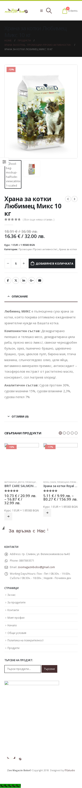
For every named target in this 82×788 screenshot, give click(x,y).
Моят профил (15, 617)
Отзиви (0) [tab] (20, 416)
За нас (11, 594)
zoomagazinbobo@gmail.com (36, 567)
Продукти (13, 648)
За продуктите (16, 602)
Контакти (13, 610)
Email (39, 280)
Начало (12, 625)
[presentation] (10, 111)
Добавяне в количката (54, 263)
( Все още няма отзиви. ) (38, 219)
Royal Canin (49, 482)
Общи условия (16, 633)
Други (21, 482)
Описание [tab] (20, 296)
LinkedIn (23, 280)
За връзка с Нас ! (28, 530)
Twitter (15, 280)
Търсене (49, 669)
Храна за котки (68, 249)
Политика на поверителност (25, 640)
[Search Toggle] (48, 11)
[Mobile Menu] (41, 10)
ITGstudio (70, 770)
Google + (31, 280)
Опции (8, 516)
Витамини (10, 482)
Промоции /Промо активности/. (38, 249)
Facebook (7, 280)
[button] (60, 433)
